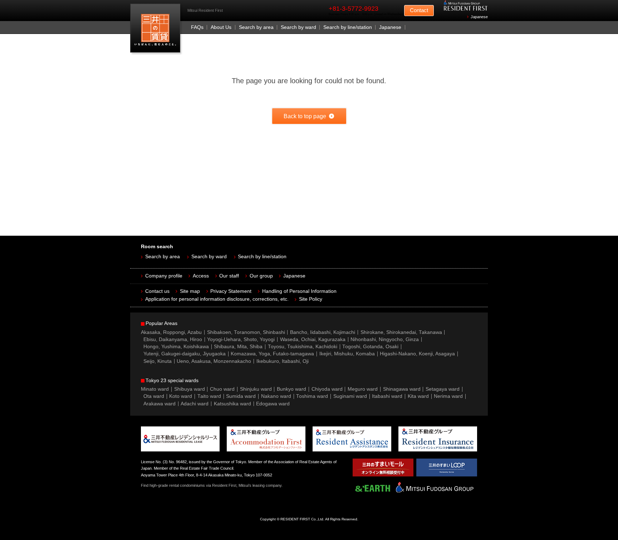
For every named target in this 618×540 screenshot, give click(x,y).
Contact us (157, 291)
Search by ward (298, 27)
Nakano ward (276, 396)
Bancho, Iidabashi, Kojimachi (322, 332)
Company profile (163, 276)
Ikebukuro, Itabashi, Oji (282, 361)
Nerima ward (448, 396)
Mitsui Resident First (156, 30)
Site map (190, 291)
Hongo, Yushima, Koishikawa (176, 346)
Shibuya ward (189, 389)
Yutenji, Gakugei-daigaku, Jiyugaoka (184, 353)
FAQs (197, 27)
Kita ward (418, 396)
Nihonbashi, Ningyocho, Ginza (384, 339)
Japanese (479, 17)
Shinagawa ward (402, 389)
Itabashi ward (387, 396)
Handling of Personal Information (299, 291)
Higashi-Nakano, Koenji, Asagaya (417, 353)
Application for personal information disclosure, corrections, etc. (217, 299)
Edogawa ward (273, 403)
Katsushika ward (232, 403)
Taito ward (209, 396)
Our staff (229, 276)
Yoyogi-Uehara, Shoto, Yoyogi (241, 339)
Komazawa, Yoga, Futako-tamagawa (272, 353)
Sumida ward (241, 396)
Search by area (256, 27)
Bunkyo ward (291, 389)
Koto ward (180, 396)
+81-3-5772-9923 (353, 8)
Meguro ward (363, 389)
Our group (261, 276)
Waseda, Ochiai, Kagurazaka (312, 339)
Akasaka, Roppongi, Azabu (171, 332)
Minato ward (155, 389)
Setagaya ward (443, 389)
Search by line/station (347, 27)
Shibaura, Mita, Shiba (238, 346)
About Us (221, 27)
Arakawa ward (159, 403)
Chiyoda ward (327, 389)
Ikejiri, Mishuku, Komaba (347, 353)
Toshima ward (312, 396)
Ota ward (153, 396)
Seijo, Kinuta (157, 361)
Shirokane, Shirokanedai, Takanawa (401, 332)
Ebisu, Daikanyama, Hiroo (172, 339)
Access (201, 276)
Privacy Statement (230, 291)
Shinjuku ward (256, 389)
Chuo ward (222, 389)
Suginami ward (350, 396)
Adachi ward (195, 403)
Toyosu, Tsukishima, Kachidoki (302, 346)
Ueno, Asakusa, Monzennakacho (214, 361)
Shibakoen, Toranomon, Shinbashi (246, 332)
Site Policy (310, 299)
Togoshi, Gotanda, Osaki (370, 346)
